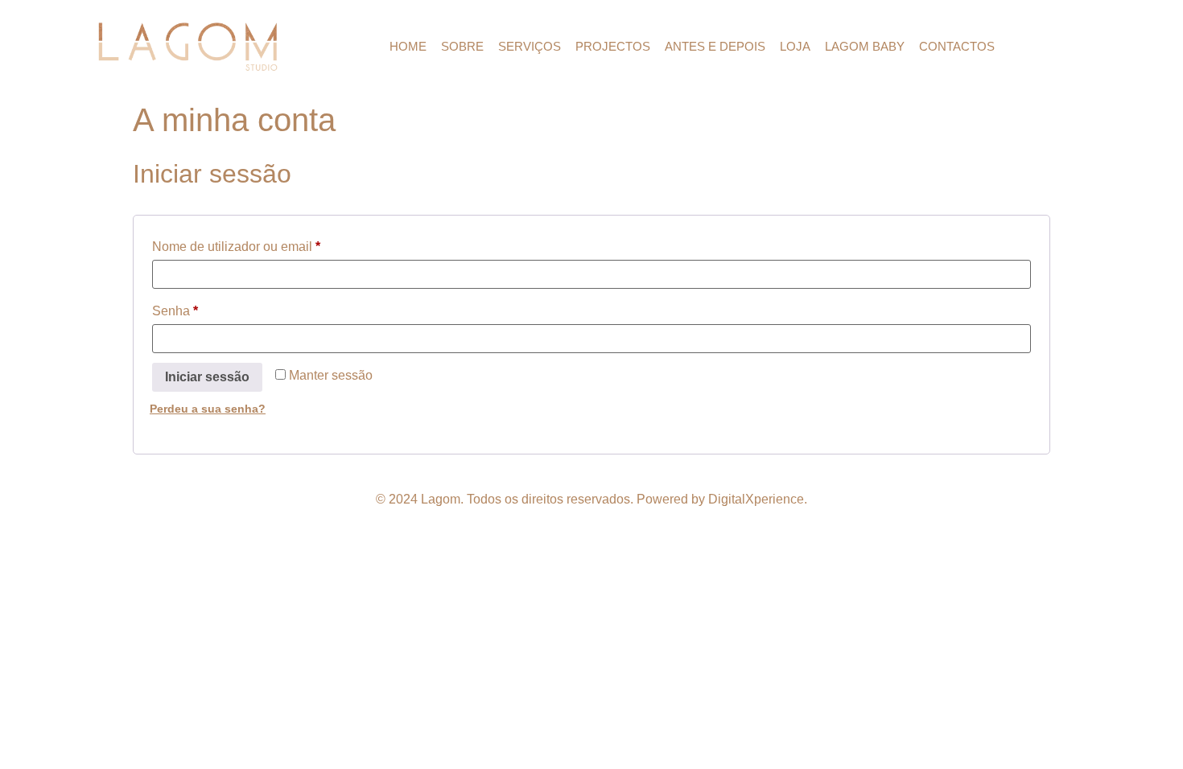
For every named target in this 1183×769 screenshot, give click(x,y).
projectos (612, 46)
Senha (206, 308)
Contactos (957, 46)
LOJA (795, 46)
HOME (408, 46)
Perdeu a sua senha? (208, 408)
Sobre (462, 46)
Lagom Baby (865, 46)
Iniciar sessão (207, 377)
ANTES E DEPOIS (715, 46)
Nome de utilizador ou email (267, 243)
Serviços (529, 46)
